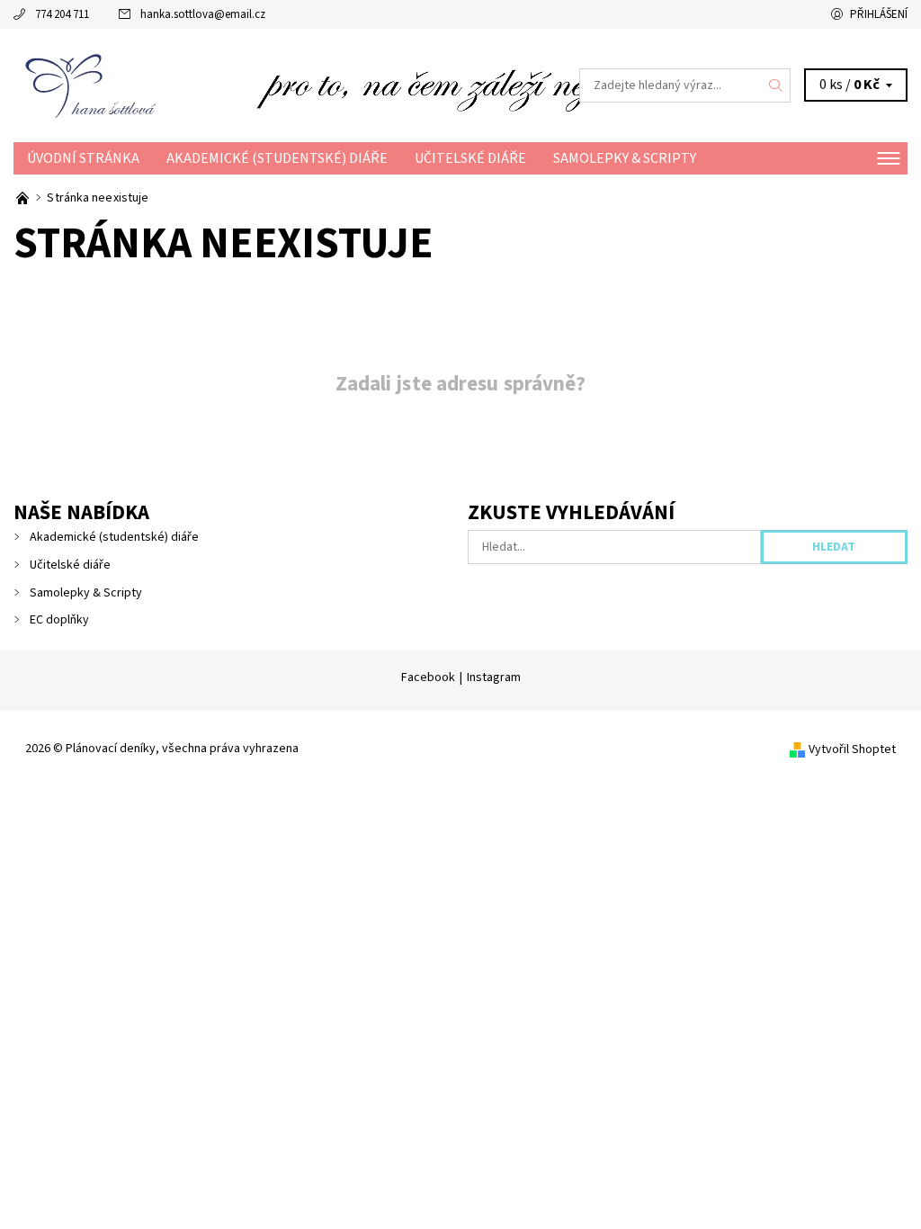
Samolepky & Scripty (624, 158)
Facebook (428, 677)
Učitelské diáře (470, 158)
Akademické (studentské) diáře (277, 158)
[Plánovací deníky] (236, 85)
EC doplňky (59, 620)
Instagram (494, 677)
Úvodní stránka (83, 158)
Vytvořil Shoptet (852, 749)
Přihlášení (879, 14)
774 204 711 (62, 14)
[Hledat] (776, 85)
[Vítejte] (23, 198)
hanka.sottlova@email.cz (202, 14)
